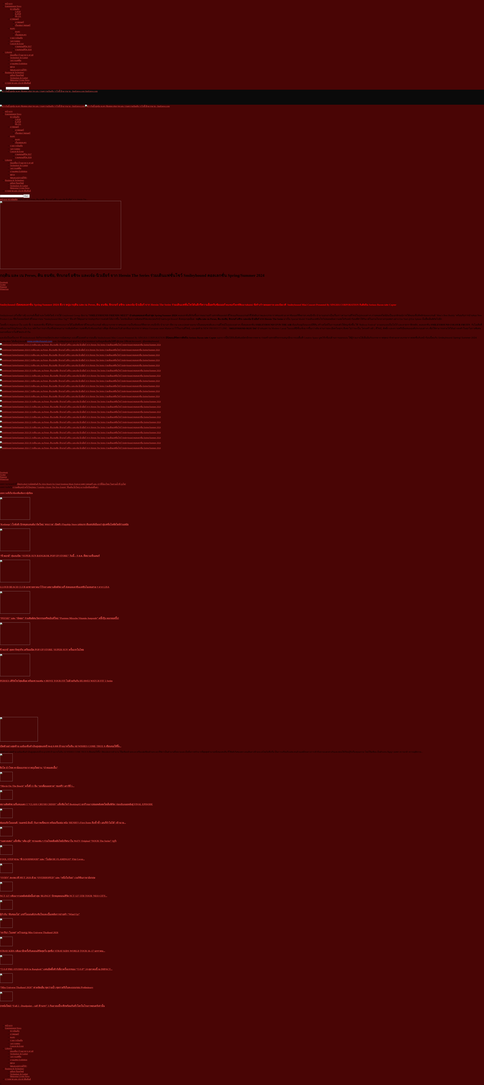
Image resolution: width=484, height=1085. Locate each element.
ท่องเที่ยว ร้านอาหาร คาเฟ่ (21, 55)
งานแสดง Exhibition (18, 63)
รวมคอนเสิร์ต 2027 (23, 46)
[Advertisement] (46, 98)
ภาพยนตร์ (14, 19)
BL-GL (18, 16)
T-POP (18, 12)
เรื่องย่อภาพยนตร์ (22, 25)
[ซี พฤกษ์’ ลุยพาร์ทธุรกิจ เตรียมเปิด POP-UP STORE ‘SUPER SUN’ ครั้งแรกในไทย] (15, 644)
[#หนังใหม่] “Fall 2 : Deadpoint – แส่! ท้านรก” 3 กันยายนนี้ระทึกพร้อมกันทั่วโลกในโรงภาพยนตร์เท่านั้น (52, 1006)
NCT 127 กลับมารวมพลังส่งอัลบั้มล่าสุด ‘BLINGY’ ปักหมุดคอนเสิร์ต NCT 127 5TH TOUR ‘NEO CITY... (53, 896)
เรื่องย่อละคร (20, 35)
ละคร (12, 28)
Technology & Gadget (19, 58)
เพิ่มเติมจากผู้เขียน (25, 493)
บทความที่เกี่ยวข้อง (8, 493)
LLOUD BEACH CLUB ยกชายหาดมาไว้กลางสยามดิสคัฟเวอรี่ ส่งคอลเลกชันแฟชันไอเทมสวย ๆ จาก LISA (54, 587)
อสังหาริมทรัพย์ (17, 75)
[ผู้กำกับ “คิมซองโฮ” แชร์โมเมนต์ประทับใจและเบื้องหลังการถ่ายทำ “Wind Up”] (6, 909)
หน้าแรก (9, 4)
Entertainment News (13, 6)
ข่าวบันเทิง (14, 9)
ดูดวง (12, 67)
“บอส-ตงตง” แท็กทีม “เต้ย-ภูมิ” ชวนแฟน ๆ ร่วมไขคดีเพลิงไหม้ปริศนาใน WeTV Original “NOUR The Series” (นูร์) (58, 841)
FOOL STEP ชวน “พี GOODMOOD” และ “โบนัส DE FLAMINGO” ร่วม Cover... (42, 859)
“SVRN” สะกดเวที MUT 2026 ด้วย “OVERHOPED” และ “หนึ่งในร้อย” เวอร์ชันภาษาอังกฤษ (47, 877)
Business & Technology (14, 72)
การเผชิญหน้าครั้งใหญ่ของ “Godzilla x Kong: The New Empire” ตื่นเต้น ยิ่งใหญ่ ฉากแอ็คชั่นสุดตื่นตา (55, 487)
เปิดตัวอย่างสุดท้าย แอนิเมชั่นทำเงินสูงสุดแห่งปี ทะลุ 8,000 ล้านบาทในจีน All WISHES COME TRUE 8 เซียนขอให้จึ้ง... (60, 746)
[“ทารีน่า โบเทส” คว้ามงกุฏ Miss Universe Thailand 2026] (6, 927)
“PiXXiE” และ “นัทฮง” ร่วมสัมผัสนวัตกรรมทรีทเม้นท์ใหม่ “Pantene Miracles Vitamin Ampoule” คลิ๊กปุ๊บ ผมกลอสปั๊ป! (59, 618)
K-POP (18, 14)
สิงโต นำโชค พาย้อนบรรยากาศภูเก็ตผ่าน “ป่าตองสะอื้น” (29, 767)
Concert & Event (17, 44)
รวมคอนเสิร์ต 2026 (23, 49)
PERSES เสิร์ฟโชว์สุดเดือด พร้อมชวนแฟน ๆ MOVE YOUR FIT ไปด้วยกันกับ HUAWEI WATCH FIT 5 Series (56, 680)
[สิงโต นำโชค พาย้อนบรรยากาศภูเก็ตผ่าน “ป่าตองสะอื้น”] (6, 762)
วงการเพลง (15, 41)
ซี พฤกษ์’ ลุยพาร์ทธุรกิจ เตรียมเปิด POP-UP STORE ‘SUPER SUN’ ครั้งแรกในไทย (42, 649)
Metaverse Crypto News (19, 80)
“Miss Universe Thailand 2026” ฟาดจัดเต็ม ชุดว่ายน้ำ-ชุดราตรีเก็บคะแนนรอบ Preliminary (46, 987)
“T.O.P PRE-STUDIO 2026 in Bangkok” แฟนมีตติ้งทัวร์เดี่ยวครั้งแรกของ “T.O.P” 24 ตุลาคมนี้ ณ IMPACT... (56, 969)
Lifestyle (8, 52)
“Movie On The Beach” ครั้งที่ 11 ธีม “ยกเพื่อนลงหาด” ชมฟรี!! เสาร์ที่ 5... (37, 786)
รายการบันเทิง (16, 38)
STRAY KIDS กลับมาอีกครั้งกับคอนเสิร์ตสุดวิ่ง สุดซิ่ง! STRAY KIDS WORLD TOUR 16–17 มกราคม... (52, 951)
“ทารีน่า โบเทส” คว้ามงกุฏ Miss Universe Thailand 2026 (29, 932)
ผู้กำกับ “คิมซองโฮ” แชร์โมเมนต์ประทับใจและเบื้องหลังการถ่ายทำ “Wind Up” (40, 914)
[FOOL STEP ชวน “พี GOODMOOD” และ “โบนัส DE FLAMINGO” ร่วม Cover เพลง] (6, 854)
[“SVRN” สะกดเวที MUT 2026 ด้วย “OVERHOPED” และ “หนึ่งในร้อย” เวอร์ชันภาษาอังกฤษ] (6, 872)
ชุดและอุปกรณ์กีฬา (18, 70)
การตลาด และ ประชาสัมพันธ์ (18, 83)
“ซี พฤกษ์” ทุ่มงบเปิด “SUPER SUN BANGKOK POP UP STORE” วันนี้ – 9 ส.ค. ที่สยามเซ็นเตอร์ (50, 555)
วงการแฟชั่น (15, 60)
